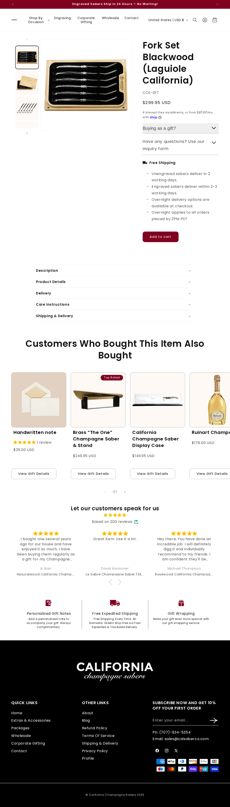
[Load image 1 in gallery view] (26, 57)
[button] (37, 20)
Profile (88, 758)
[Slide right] (27, 133)
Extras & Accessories (31, 720)
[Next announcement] (217, 4)
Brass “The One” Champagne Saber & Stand (96, 439)
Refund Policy (94, 728)
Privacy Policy (95, 751)
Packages (20, 728)
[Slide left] (27, 40)
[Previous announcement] (13, 4)
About (87, 713)
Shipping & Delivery (100, 743)
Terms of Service (98, 735)
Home (16, 713)
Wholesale (21, 735)
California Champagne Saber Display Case (155, 439)
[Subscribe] (214, 720)
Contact (19, 751)
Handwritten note (35, 432)
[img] (115, 515)
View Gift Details (33, 473)
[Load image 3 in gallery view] (26, 108)
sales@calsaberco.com (187, 738)
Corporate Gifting (28, 743)
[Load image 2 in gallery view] (26, 83)
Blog (86, 720)
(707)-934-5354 (175, 732)
